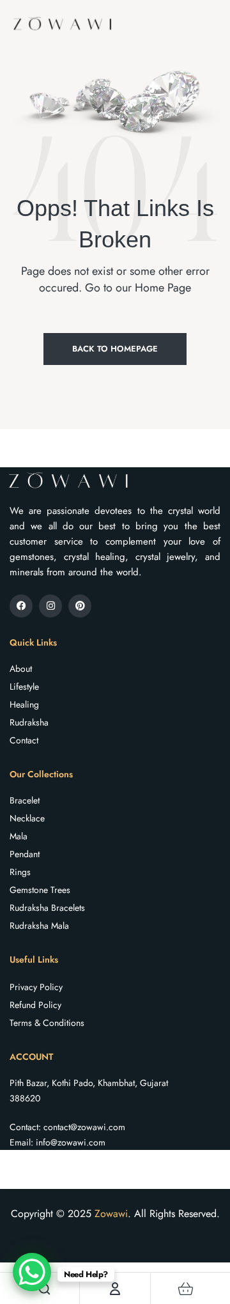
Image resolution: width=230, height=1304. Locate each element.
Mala (18, 836)
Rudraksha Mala (39, 925)
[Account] (115, 1288)
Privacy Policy (36, 987)
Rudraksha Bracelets (47, 907)
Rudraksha (29, 722)
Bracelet (25, 800)
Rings (20, 871)
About (21, 668)
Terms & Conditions (47, 1022)
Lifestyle (24, 686)
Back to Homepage (115, 349)
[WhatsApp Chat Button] (32, 1272)
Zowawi (111, 1213)
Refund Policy (35, 1004)
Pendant (25, 854)
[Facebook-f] (21, 605)
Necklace (27, 818)
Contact (24, 740)
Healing (24, 704)
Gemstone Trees (40, 889)
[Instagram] (50, 605)
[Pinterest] (79, 605)
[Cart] (186, 1288)
